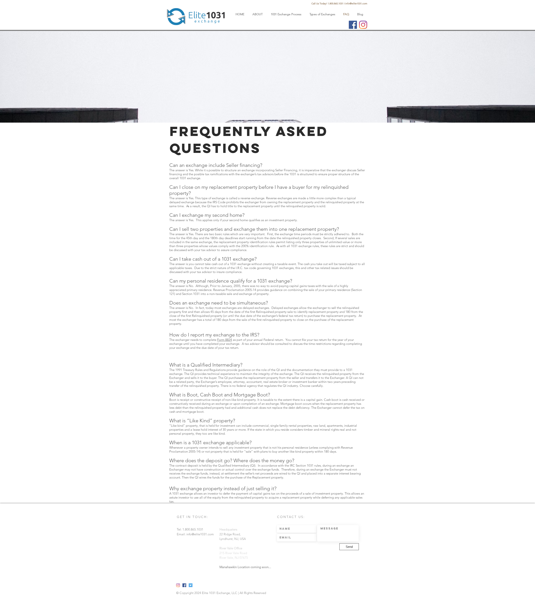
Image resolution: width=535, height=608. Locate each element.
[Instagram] (363, 25)
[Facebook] (353, 25)
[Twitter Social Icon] (190, 585)
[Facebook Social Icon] (184, 585)
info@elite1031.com (356, 3)
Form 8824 (224, 340)
